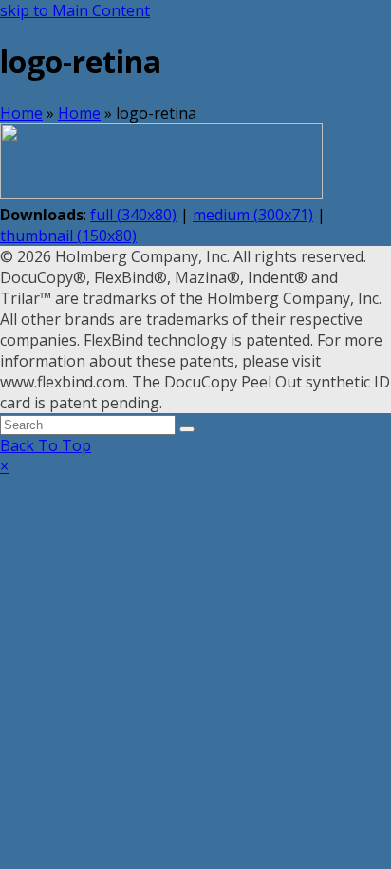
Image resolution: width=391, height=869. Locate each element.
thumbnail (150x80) (68, 235)
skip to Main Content (75, 10)
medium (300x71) (253, 214)
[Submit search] (187, 429)
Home (21, 113)
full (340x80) (133, 214)
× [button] (4, 466)
